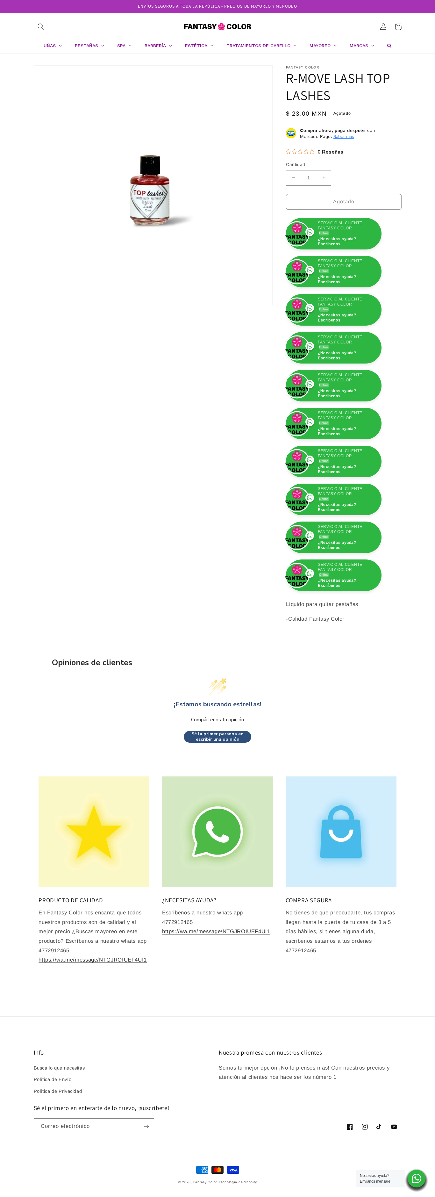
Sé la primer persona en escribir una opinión (217, 775)
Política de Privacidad (58, 1129)
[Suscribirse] (146, 1164)
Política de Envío (53, 1117)
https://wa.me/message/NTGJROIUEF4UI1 (93, 998)
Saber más (343, 136)
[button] (41, 26)
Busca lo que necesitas (59, 1105)
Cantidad (295, 164)
